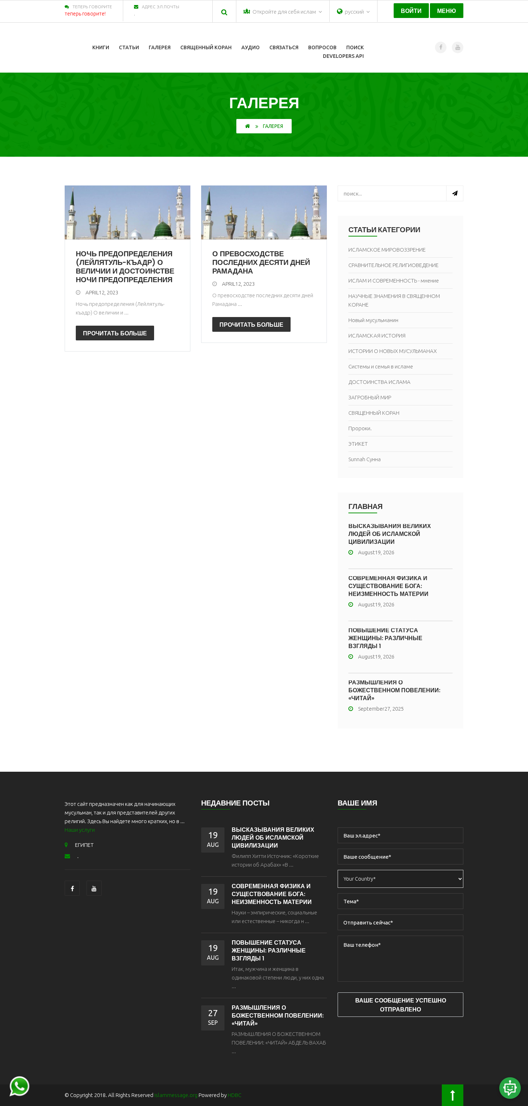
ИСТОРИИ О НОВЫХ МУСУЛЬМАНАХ (392, 351)
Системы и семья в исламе (380, 366)
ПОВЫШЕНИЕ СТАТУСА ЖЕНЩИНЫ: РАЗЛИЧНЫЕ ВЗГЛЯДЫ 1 (385, 638)
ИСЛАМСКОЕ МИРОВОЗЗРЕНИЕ (387, 250)
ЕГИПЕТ (84, 845)
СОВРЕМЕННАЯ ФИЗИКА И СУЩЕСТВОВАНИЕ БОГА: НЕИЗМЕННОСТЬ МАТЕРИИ (388, 586)
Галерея (160, 47)
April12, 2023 (101, 292)
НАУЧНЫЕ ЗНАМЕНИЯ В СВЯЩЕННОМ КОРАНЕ (394, 300)
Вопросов (322, 47)
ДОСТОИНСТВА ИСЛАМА (379, 382)
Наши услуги (80, 830)
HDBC (234, 1095)
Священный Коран (206, 47)
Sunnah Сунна (364, 459)
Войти (411, 11)
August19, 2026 (376, 552)
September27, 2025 (381, 709)
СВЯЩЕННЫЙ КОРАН (373, 413)
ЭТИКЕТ (358, 444)
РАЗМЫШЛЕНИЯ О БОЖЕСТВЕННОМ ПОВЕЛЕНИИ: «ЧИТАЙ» (394, 690)
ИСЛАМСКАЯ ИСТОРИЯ (377, 335)
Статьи (129, 47)
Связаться (283, 47)
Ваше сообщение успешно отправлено (400, 1005)
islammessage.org (176, 1095)
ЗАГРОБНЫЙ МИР (369, 397)
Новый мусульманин (373, 320)
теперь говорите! (85, 14)
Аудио (250, 47)
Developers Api (343, 56)
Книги (100, 47)
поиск (355, 47)
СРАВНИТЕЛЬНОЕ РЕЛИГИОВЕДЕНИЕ (393, 265)
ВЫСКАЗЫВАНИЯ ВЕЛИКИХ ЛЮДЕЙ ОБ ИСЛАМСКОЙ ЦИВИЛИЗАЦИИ (389, 534)
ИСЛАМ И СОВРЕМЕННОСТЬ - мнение (393, 280)
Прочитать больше (115, 333)
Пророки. (360, 428)
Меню (446, 11)
